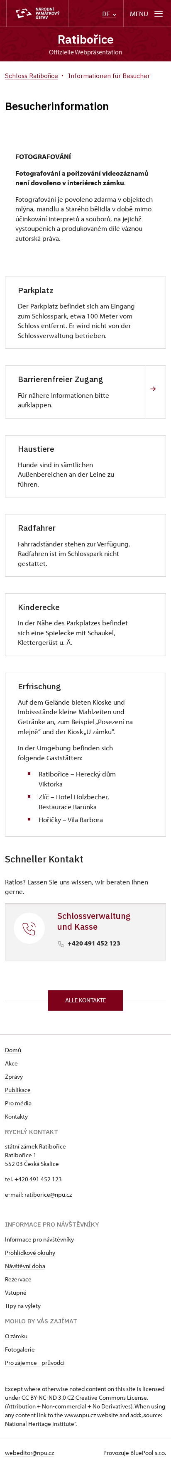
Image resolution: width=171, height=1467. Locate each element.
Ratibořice (86, 39)
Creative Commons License (111, 1397)
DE (107, 14)
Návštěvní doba (25, 1266)
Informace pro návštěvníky (39, 1239)
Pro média (18, 1103)
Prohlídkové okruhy (30, 1252)
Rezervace (18, 1279)
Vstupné (16, 1292)
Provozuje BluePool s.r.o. (134, 1453)
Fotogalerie (20, 1349)
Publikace (18, 1090)
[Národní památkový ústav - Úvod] (37, 13)
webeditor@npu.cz (29, 1453)
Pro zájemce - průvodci (35, 1363)
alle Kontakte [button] (85, 1000)
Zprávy (14, 1076)
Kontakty (16, 1116)
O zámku (16, 1336)
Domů (13, 1050)
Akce (11, 1063)
